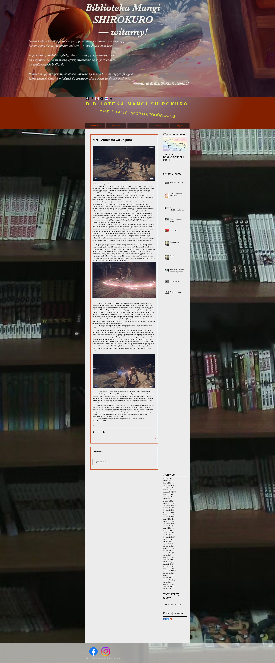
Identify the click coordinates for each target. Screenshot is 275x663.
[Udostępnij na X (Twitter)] (99, 432)
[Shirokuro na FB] (92, 98)
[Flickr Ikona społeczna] (106, 98)
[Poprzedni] (6, 48)
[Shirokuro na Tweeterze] (111, 98)
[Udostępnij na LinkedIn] (104, 432)
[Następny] (268, 48)
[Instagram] (105, 651)
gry (93, 425)
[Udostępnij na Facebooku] (93, 432)
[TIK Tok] (87, 98)
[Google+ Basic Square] (171, 619)
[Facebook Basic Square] (164, 619)
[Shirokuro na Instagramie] (101, 98)
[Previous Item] (167, 144)
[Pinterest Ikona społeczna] (97, 98)
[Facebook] (93, 651)
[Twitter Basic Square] (167, 619)
